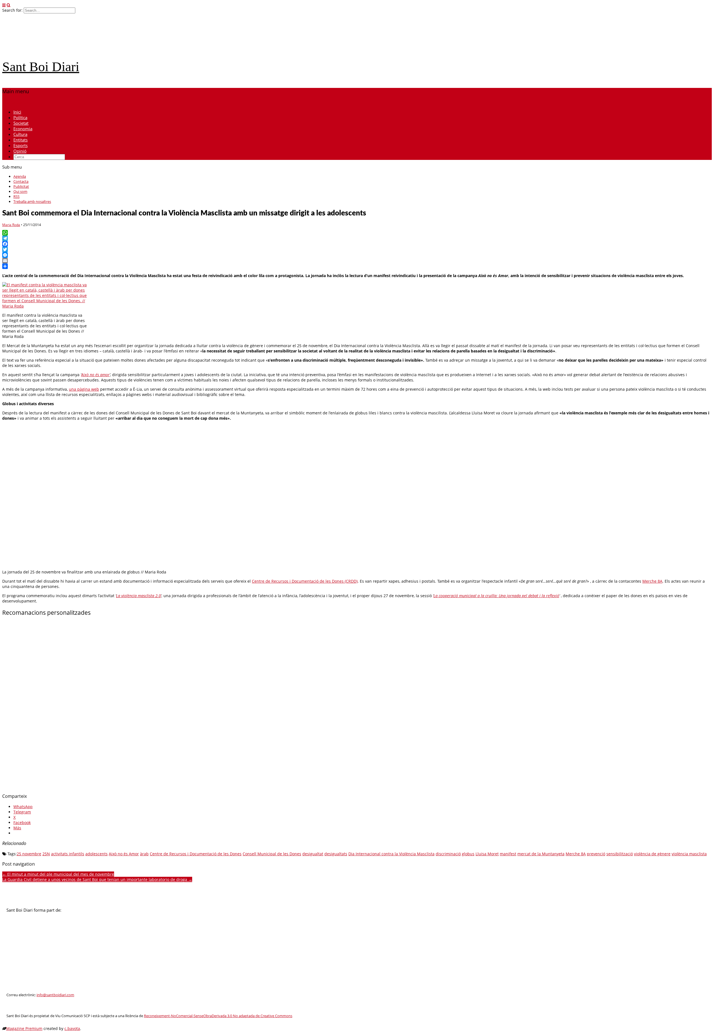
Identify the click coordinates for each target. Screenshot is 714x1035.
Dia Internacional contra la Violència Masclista (391, 853)
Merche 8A (652, 581)
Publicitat (21, 186)
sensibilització (619, 853)
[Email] (357, 260)
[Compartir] (357, 266)
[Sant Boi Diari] (44, 51)
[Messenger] (357, 255)
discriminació (448, 853)
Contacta (20, 181)
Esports (20, 145)
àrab (144, 853)
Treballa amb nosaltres (32, 201)
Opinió (19, 151)
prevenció (596, 853)
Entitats (20, 140)
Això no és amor (95, 374)
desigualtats (335, 853)
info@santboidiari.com (55, 995)
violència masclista (689, 853)
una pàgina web (84, 389)
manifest (508, 853)
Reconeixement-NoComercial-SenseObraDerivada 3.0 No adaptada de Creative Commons (218, 1016)
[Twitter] (357, 249)
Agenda (19, 176)
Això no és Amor (124, 853)
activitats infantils (67, 853)
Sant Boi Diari (40, 66)
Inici (17, 112)
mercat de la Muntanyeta (541, 853)
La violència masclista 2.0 (138, 595)
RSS (16, 196)
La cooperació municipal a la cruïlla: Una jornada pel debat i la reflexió (496, 595)
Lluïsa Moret (487, 853)
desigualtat (312, 853)
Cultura (20, 134)
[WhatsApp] (357, 233)
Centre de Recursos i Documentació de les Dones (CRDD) (305, 581)
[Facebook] (357, 244)
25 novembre (29, 853)
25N (46, 853)
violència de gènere (652, 853)
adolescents (96, 853)
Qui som (20, 191)
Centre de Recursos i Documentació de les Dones (196, 853)
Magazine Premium (24, 1028)
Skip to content (16, 102)
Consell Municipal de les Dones (272, 853)
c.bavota (72, 1028)
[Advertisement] (169, 705)
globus (468, 853)
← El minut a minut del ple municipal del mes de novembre (58, 874)
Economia (22, 128)
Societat (20, 123)
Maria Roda (11, 224)
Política (20, 117)
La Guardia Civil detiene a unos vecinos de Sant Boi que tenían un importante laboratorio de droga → (97, 879)
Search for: (12, 10)
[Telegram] (357, 238)
